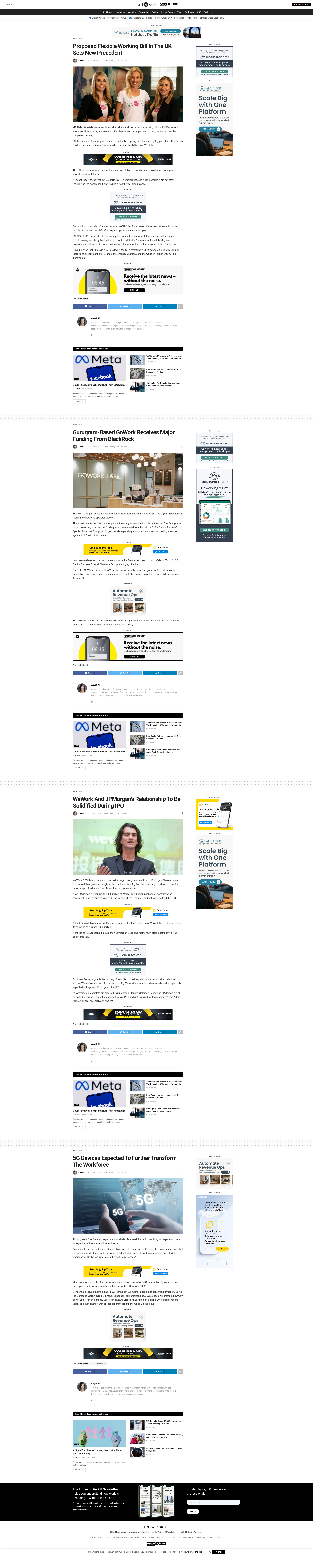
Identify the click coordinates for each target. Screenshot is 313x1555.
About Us (159, 1537)
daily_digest (83, 298)
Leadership (120, 12)
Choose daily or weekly (83, 1503)
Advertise (94, 1537)
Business (208, 12)
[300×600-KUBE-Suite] (214, 1231)
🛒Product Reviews (116, 18)
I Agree (219, 1552)
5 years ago (88, 389)
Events (218, 1537)
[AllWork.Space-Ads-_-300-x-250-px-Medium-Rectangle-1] (128, 600)
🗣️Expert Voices (97, 18)
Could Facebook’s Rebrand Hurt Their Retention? (99, 384)
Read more (79, 401)
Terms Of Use (148, 1537)
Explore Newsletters (302, 4)
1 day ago (151, 1427)
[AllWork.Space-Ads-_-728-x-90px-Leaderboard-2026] (156, 33)
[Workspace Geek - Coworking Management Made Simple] (128, 206)
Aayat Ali (83, 60)
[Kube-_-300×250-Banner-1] (214, 814)
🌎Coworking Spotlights (140, 18)
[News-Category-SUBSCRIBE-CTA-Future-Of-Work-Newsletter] (128, 279)
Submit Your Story (107, 1537)
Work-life (132, 12)
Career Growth (168, 12)
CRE (199, 12)
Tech (179, 12)
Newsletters (121, 1537)
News (81, 38)
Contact (168, 1537)
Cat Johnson (79, 1457)
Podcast (210, 1537)
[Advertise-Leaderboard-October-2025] (128, 159)
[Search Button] (18, 4)
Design (155, 12)
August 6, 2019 (95, 60)
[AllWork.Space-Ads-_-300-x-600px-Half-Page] (214, 119)
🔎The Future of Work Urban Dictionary (205, 18)
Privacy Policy (134, 1537)
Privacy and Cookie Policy (199, 1552)
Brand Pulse (200, 1537)
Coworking (144, 12)
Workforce (189, 12)
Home (75, 38)
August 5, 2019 (95, 1172)
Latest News (106, 12)
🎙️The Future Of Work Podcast (169, 18)
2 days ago (151, 1454)
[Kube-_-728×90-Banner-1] (128, 549)
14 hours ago (92, 1457)
